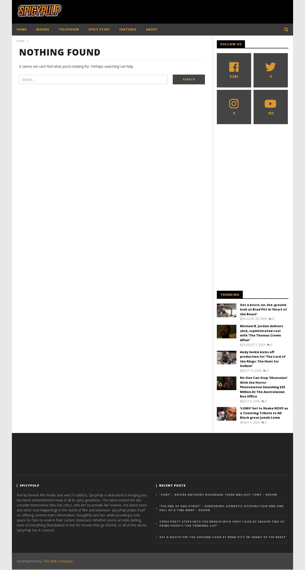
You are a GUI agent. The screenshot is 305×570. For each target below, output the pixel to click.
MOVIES (42, 29)
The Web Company (58, 561)
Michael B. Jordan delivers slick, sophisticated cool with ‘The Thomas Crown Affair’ (261, 333)
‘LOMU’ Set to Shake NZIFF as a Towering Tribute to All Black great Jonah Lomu (264, 413)
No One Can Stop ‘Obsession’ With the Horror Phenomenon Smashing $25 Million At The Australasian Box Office (263, 387)
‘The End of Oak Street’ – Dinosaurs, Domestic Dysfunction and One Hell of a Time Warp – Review (221, 508)
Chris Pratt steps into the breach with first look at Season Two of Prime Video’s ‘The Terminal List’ (222, 523)
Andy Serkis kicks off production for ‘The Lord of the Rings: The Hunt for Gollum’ (262, 359)
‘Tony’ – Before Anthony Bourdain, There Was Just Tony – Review (218, 494)
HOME (22, 29)
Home (21, 41)
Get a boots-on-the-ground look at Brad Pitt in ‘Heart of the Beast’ (263, 309)
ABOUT (152, 29)
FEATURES (128, 29)
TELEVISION (69, 29)
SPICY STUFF (99, 29)
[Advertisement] (201, 10)
